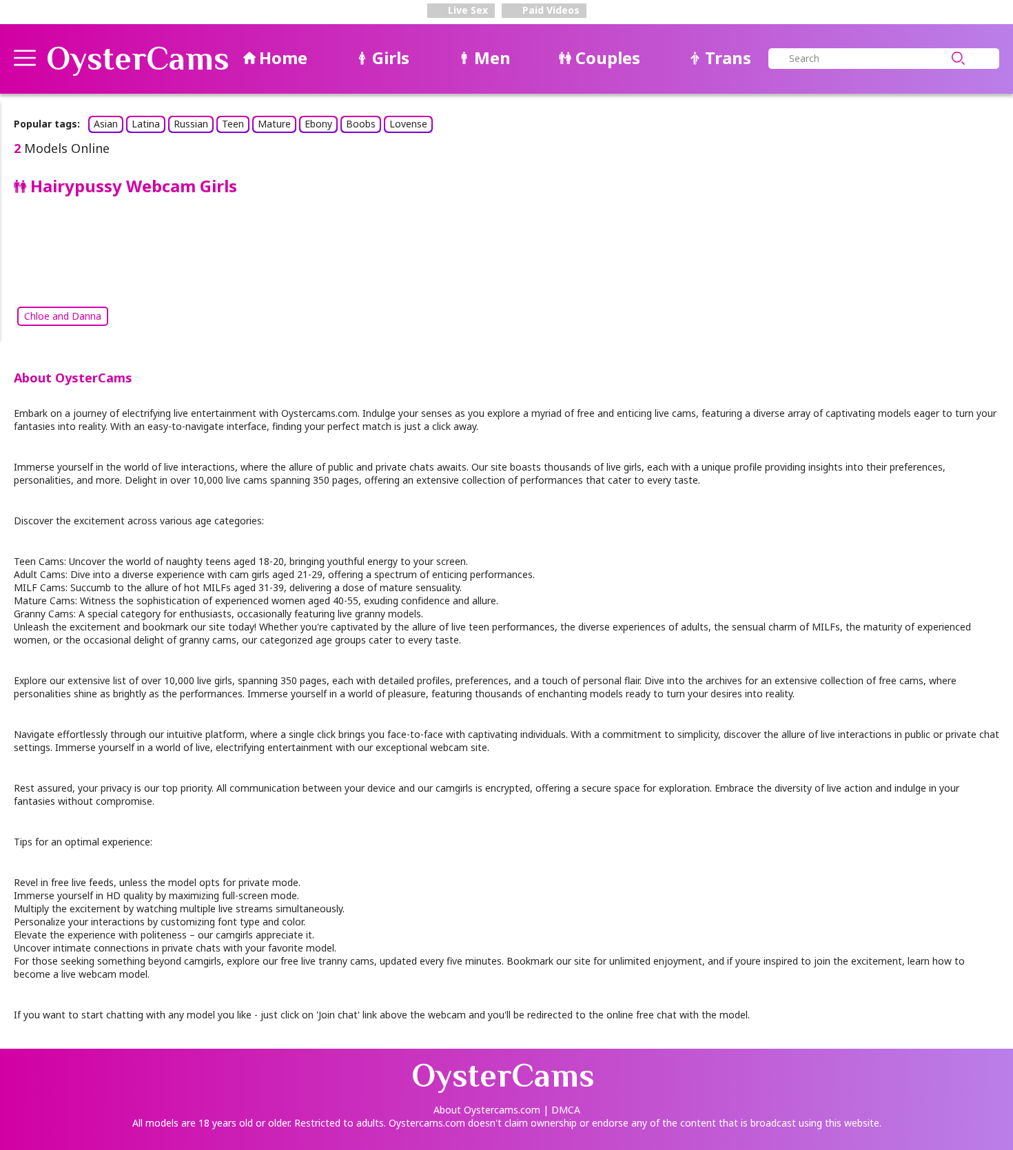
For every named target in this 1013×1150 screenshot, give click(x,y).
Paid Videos (550, 10)
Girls (390, 57)
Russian (191, 123)
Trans (728, 57)
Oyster (137, 58)
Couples (607, 57)
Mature (274, 123)
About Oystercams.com (486, 1109)
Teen (233, 123)
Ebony (318, 123)
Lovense (408, 123)
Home (283, 57)
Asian (106, 123)
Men (492, 57)
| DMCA (561, 1109)
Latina (146, 123)
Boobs (361, 123)
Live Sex (466, 10)
